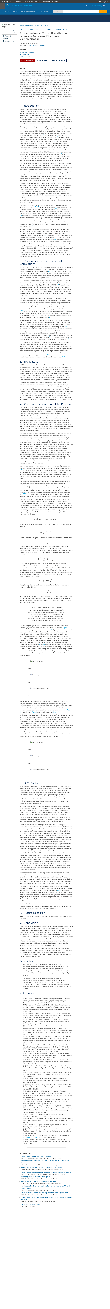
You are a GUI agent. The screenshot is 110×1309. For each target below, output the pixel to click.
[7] (35, 207)
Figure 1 (65, 628)
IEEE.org (5, 2)
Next (13, 33)
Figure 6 (56, 712)
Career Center (28, 2)
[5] (62, 165)
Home (22, 26)
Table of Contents (6, 37)
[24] (57, 569)
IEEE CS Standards (15, 2)
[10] (58, 284)
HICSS (37, 26)
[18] (59, 209)
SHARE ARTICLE (43, 61)
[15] (68, 339)
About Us (37, 2)
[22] (64, 310)
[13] (21, 310)
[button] (100, 1)
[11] (38, 207)
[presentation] (46, 532)
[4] (56, 141)
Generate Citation (58, 60)
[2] (43, 135)
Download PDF (28, 61)
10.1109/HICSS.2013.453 (37, 45)
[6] (69, 171)
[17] (50, 317)
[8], (24, 494)
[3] (57, 137)
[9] (55, 239)
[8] (36, 237)
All (58, 12)
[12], (47, 354)
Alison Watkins (24, 54)
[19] (21, 215)
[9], (25, 494)
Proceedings (29, 26)
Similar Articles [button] (10, 41)
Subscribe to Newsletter (50, 2)
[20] (32, 225)
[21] (35, 225)
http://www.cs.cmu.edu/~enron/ (33, 1137)
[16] (37, 315)
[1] (41, 135)
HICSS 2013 (44, 26)
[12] (56, 209)
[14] (23, 310)
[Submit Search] (103, 11)
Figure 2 (49, 630)
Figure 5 (34, 712)
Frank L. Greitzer (25, 56)
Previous (5, 33)
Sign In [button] (105, 2)
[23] (62, 407)
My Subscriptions (11, 12)
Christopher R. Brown (27, 52)
